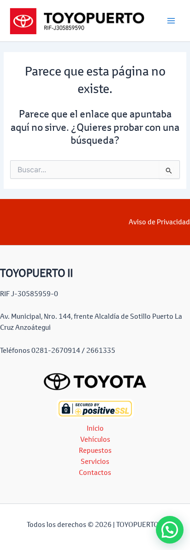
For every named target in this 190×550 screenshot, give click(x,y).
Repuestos (95, 450)
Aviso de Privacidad (159, 221)
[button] (170, 530)
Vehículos (95, 439)
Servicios (95, 461)
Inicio (95, 428)
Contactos (95, 472)
